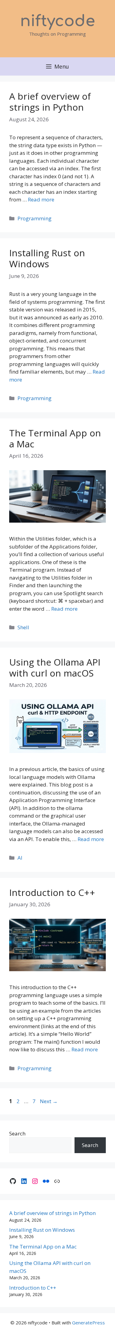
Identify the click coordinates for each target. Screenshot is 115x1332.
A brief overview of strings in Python (50, 101)
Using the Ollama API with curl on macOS (54, 667)
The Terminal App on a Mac (55, 438)
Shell (23, 627)
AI (19, 857)
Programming (34, 218)
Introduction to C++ (52, 892)
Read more (41, 199)
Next (49, 1101)
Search (17, 1133)
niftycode (57, 21)
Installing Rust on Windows (47, 258)
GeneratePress (88, 1323)
